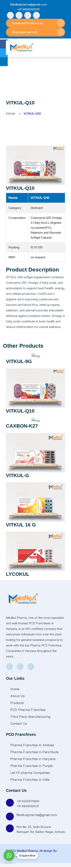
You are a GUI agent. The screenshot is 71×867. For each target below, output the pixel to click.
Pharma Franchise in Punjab (31, 766)
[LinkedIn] (36, 15)
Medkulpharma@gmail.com (36, 815)
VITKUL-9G (19, 361)
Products (16, 703)
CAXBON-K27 (22, 426)
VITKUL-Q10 (20, 188)
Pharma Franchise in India (29, 780)
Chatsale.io (9, 863)
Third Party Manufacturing (29, 717)
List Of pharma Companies (29, 773)
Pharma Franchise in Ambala (31, 745)
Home (10, 113)
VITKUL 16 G (21, 524)
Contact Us (18, 724)
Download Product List (27, 23)
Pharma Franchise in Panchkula (33, 752)
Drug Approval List (24, 32)
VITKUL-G (17, 475)
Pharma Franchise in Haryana (32, 759)
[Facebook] (10, 15)
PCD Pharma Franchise (27, 710)
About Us (17, 696)
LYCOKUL (17, 574)
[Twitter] (27, 15)
